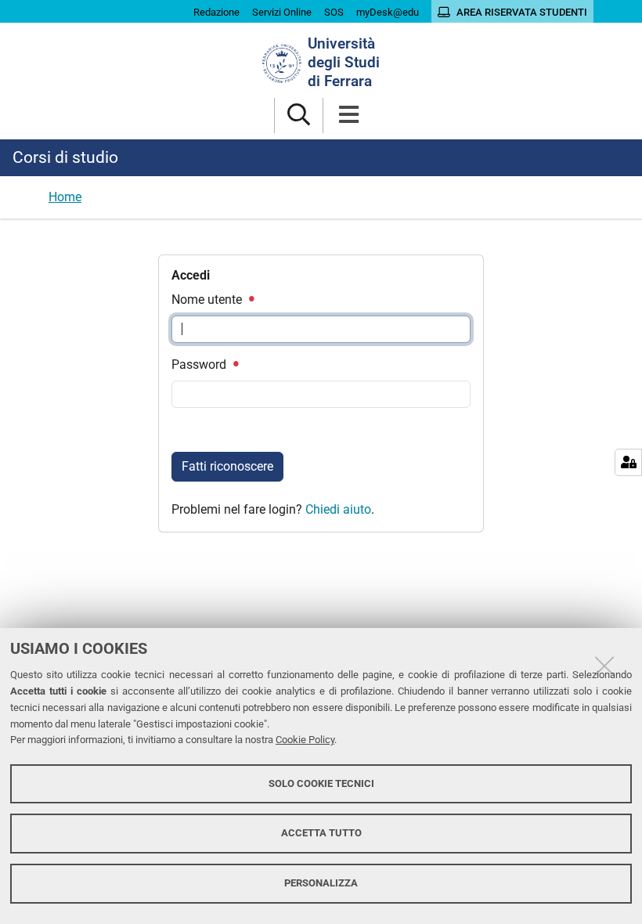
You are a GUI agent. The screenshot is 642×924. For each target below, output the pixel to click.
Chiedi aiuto (338, 509)
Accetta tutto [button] (321, 833)
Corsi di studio (65, 157)
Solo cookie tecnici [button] (321, 783)
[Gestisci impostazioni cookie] (628, 462)
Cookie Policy (305, 739)
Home (65, 196)
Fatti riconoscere (227, 466)
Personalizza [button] (321, 883)
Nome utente (208, 299)
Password (200, 364)
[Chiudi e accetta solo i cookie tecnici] (604, 665)
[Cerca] (299, 115)
